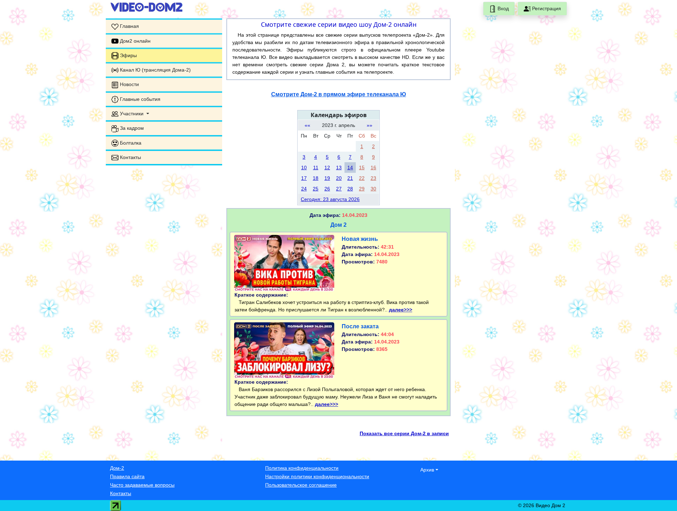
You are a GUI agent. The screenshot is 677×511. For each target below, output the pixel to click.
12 (327, 167)
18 (315, 178)
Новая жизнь (360, 239)
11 (315, 167)
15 (362, 167)
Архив (427, 470)
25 (315, 188)
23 (373, 178)
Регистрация (546, 8)
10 (304, 167)
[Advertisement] (164, 215)
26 (327, 188)
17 (304, 178)
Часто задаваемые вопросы (142, 485)
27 (339, 188)
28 (350, 188)
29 (362, 188)
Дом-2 (117, 468)
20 (339, 178)
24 (304, 188)
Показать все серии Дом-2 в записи (404, 433)
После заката (360, 326)
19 (327, 178)
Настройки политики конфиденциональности (317, 476)
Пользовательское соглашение (301, 485)
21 (350, 178)
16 (373, 167)
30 (373, 188)
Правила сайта (127, 476)
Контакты (120, 493)
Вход (502, 8)
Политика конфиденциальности (301, 468)
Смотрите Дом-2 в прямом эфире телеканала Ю (338, 94)
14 (350, 167)
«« (307, 125)
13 (339, 167)
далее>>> (400, 309)
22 (362, 178)
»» (369, 125)
